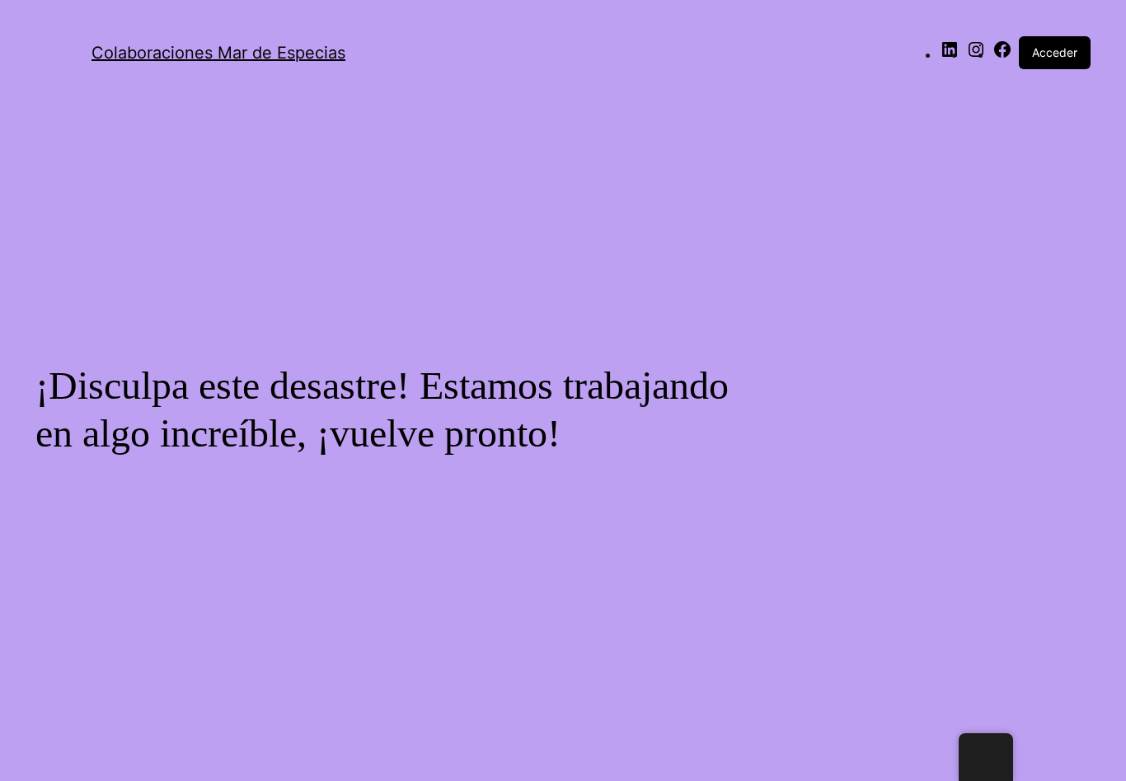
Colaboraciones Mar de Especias (218, 53)
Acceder (1054, 52)
